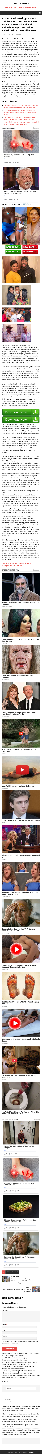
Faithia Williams (12, 1272)
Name (4, 1325)
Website (4, 1336)
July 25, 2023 (7, 34)
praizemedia (17, 34)
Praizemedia (31, 1452)
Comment (5, 1310)
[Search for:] (21, 1388)
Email (4, 1330)
